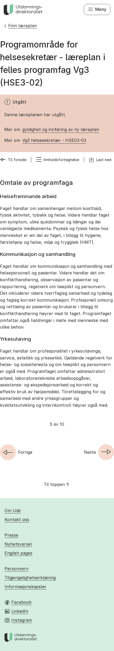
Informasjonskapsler (25, 586)
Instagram (21, 620)
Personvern (16, 568)
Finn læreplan (22, 25)
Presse (11, 535)
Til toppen (54, 484)
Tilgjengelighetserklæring (30, 577)
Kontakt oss (17, 519)
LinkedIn (19, 611)
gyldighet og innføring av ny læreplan (60, 129)
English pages (18, 553)
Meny (100, 9)
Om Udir (13, 510)
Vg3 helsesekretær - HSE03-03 (54, 140)
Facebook (21, 602)
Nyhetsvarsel (18, 544)
